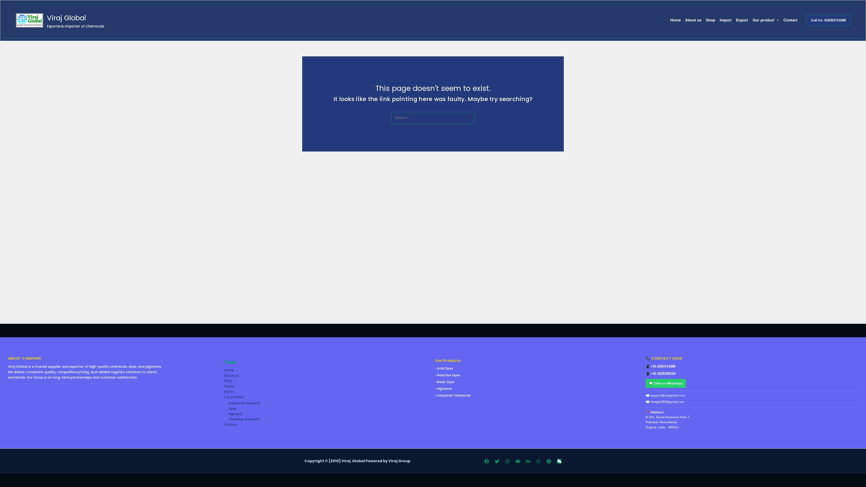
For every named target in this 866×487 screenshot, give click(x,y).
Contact (790, 20)
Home (675, 20)
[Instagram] (507, 461)
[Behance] (528, 461)
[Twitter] (497, 461)
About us (693, 20)
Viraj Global (66, 18)
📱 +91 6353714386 (660, 366)
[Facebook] (486, 461)
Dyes (232, 408)
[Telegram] (549, 461)
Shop (710, 20)
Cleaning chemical (243, 419)
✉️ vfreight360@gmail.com (665, 402)
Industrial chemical (244, 403)
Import (726, 20)
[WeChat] (559, 461)
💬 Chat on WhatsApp (666, 383)
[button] (776, 20)
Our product (763, 20)
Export (742, 20)
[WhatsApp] (538, 461)
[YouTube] (518, 461)
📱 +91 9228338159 (660, 373)
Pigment (235, 414)
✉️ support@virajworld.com (665, 395)
